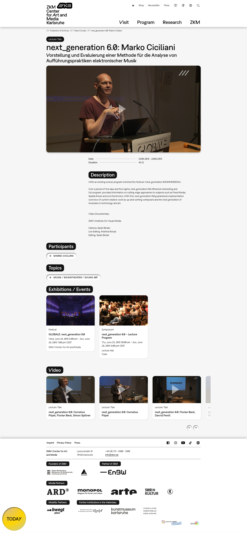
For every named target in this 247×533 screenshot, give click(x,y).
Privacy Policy (64, 442)
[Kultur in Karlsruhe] (170, 491)
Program (146, 22)
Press (166, 5)
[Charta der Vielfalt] (171, 523)
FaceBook (168, 443)
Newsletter (154, 5)
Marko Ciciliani (64, 255)
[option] (70, 323)
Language (190, 5)
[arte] (124, 491)
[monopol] (90, 491)
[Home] (63, 13)
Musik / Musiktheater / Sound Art (76, 277)
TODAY (14, 519)
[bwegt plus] (55, 511)
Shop (141, 5)
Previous (189, 427)
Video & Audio (80, 30)
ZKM (195, 22)
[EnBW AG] (113, 472)
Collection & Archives (59, 30)
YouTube (183, 443)
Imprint (50, 442)
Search (198, 5)
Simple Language (175, 5)
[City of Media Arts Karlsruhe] (195, 523)
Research (172, 22)
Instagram (175, 443)
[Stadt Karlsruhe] (84, 472)
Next (195, 427)
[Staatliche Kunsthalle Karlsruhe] (150, 511)
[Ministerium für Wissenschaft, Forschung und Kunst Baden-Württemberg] (60, 472)
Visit (124, 22)
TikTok (190, 443)
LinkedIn (198, 443)
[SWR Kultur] (151, 491)
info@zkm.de (111, 454)
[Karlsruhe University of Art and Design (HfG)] (90, 510)
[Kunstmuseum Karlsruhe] (123, 511)
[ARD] (58, 491)
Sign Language (183, 5)
